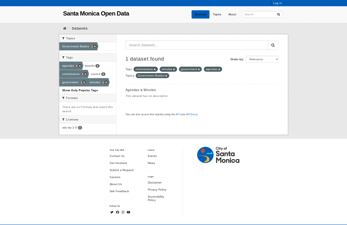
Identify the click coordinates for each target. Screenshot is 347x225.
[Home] (64, 28)
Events (152, 156)
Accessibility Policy (156, 198)
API (178, 114)
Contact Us (117, 156)
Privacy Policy (157, 189)
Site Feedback (119, 191)
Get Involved (118, 163)
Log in (277, 3)
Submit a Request (122, 170)
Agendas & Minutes (141, 90)
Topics (217, 14)
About (232, 14)
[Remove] (155, 69)
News (151, 163)
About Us (116, 184)
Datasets (200, 14)
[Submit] (278, 14)
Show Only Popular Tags (80, 90)
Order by (237, 59)
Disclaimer (155, 182)
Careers (115, 177)
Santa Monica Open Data (96, 13)
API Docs (191, 114)
